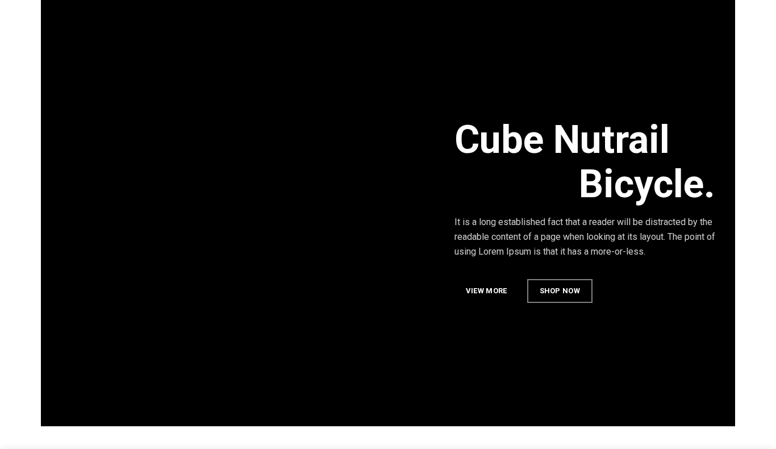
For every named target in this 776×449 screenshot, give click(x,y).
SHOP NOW (560, 290)
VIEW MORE (486, 290)
